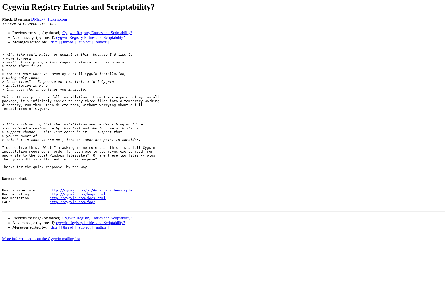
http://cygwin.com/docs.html (78, 198)
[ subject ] (85, 42)
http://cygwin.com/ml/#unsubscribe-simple (91, 190)
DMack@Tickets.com (49, 19)
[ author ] (101, 42)
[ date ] (54, 42)
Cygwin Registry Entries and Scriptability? (97, 33)
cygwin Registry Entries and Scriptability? (90, 37)
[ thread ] (68, 42)
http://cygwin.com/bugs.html (78, 194)
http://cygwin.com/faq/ (72, 202)
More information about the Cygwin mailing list (41, 238)
